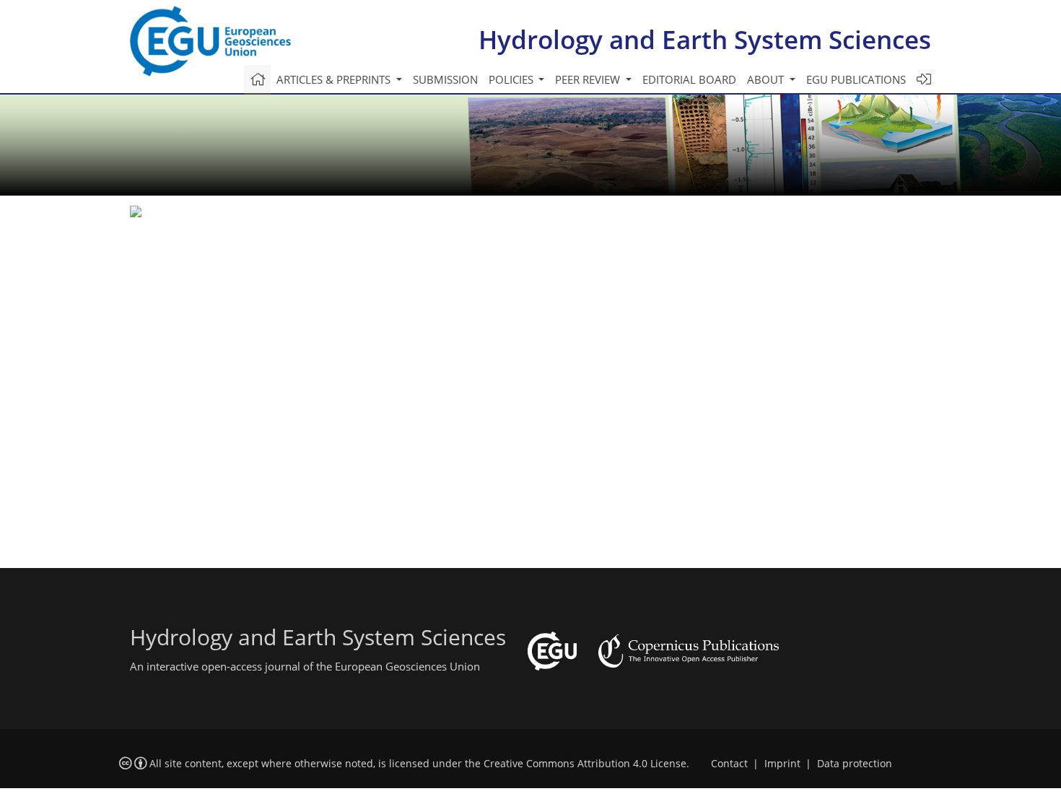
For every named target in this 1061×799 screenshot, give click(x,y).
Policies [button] (512, 79)
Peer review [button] (589, 79)
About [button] (767, 79)
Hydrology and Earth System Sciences (705, 39)
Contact (729, 763)
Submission (445, 79)
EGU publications (856, 79)
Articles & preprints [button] (334, 79)
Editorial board (689, 79)
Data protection (854, 763)
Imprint (782, 763)
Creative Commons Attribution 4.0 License (585, 763)
